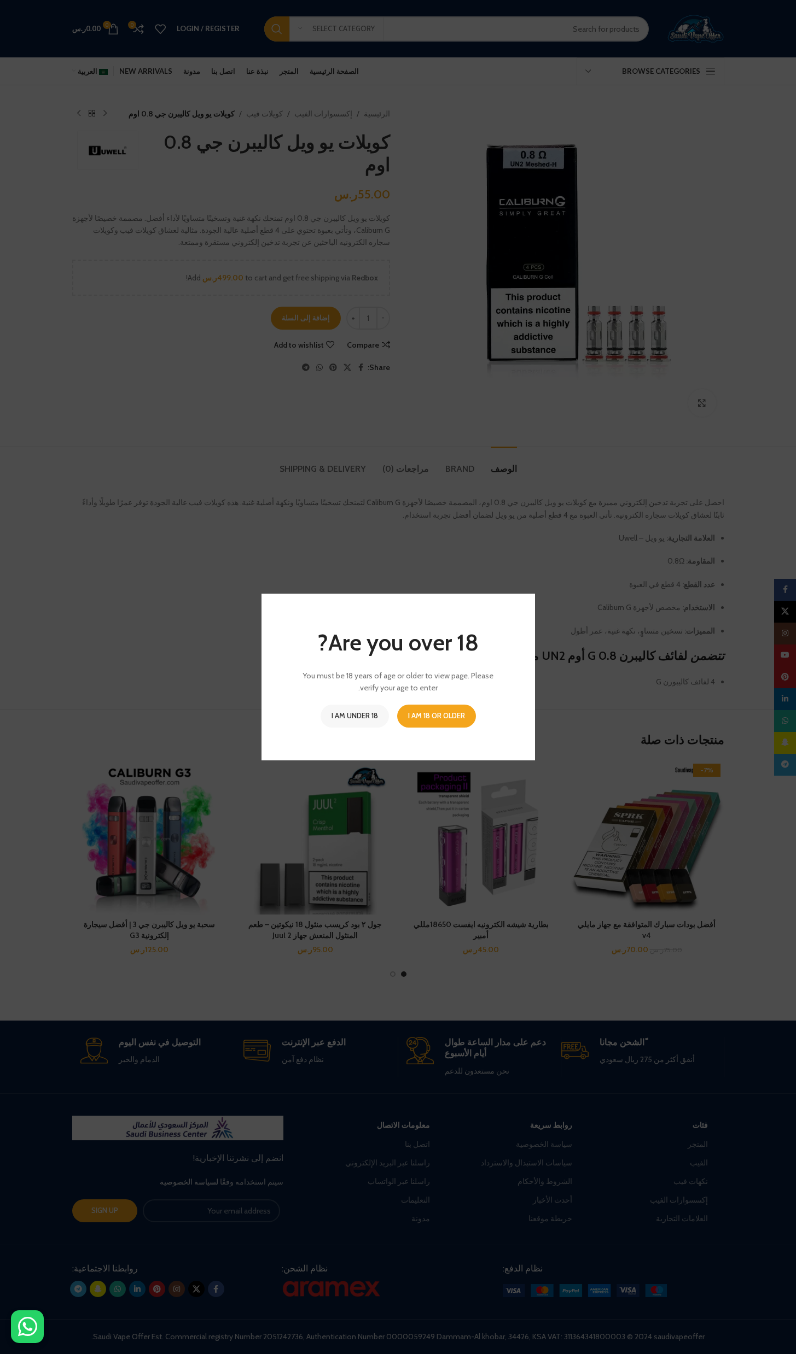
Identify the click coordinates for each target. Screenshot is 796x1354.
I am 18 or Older (436, 715)
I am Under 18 (355, 715)
